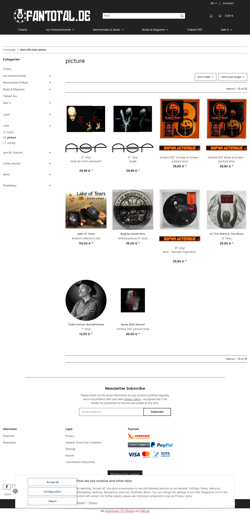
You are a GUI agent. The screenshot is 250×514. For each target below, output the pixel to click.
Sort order (204, 77)
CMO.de (145, 511)
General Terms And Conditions (84, 442)
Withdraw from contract (125, 474)
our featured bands (14, 75)
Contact (228, 3)
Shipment (8, 436)
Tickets (7, 69)
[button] (211, 16)
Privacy (93, 502)
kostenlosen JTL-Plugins (119, 511)
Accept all (52, 482)
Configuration (52, 491)
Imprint (81, 502)
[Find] (182, 16)
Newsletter (9, 442)
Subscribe (157, 411)
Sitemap (71, 449)
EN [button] (212, 3)
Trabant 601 (10, 96)
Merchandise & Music (15, 82)
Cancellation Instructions (80, 462)
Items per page (231, 77)
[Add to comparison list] (100, 105)
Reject (52, 501)
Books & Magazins (14, 89)
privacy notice (132, 399)
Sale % (7, 102)
